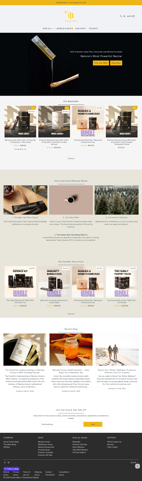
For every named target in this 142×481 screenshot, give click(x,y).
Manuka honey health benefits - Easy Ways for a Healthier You (71, 371)
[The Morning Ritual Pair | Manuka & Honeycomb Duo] (88, 121)
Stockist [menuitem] (93, 28)
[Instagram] (8, 462)
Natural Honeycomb (46, 447)
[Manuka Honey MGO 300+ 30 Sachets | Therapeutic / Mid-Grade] (20, 121)
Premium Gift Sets (45, 455)
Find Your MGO (100, 63)
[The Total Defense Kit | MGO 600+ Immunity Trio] (20, 282)
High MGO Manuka (80, 450)
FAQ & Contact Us (114, 442)
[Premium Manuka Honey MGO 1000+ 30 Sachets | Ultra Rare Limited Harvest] (54, 121)
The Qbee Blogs (9, 444)
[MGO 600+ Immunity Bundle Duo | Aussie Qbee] (54, 282)
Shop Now (116, 63)
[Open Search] (121, 16)
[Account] (124, 16)
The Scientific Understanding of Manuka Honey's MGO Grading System (25, 371)
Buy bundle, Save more (71, 261)
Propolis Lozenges (45, 452)
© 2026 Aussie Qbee (12, 477)
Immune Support (79, 452)
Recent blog (71, 329)
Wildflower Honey (45, 444)
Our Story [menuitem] (80, 28)
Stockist (110, 444)
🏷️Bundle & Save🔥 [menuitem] (64, 28)
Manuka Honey (44, 442)
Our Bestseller (71, 101)
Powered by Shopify (30, 477)
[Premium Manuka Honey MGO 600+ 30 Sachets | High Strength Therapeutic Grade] (122, 121)
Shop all (47, 28)
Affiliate (6, 447)
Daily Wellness (78, 447)
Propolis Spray (44, 450)
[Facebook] (4, 462)
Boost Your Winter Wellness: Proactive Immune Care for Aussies (117, 371)
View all (71, 158)
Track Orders (112, 447)
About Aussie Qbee (11, 442)
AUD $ (129, 16)
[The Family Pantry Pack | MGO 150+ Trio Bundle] (122, 282)
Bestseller (76, 442)
